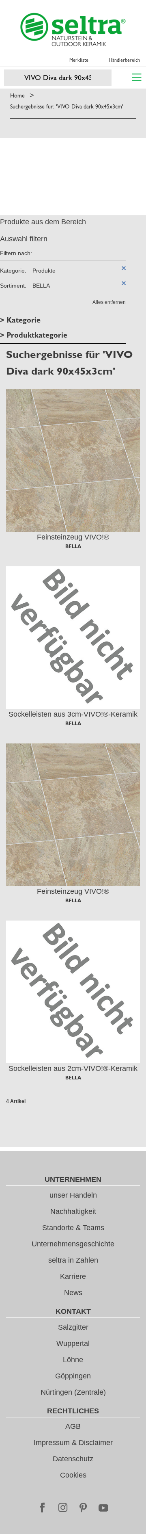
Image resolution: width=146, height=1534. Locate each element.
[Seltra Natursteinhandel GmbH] (73, 29)
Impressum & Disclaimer (73, 1443)
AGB (73, 1426)
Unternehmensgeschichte (73, 1244)
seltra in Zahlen (73, 1260)
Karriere (73, 1276)
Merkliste (78, 60)
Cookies (73, 1475)
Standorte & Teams (73, 1228)
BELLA (73, 546)
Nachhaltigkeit (73, 1211)
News (73, 1293)
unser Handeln (73, 1195)
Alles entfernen (109, 302)
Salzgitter (73, 1327)
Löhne (73, 1360)
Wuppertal (73, 1343)
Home (17, 95)
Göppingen (73, 1376)
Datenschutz (73, 1459)
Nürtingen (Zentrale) (73, 1392)
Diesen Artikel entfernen (124, 268)
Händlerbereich (124, 60)
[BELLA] (73, 460)
